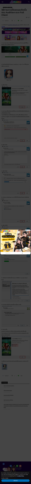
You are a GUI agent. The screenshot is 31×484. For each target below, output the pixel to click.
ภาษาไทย (3, 478)
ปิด (22, 253)
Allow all (15, 480)
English (6, 478)
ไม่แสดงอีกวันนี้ (7, 253)
